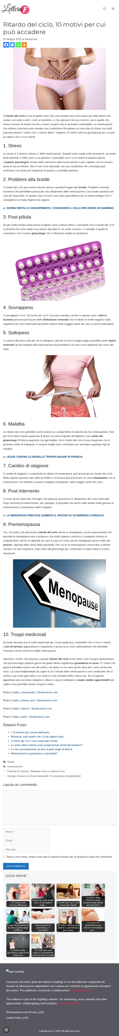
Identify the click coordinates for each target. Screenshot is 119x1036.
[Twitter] (12, 44)
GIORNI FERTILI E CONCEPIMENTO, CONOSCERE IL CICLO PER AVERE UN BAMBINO (60, 208)
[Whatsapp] (18, 44)
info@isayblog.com (81, 990)
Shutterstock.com (47, 692)
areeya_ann (28, 700)
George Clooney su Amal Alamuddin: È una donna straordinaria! (44, 776)
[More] (24, 44)
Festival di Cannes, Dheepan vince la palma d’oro (36, 771)
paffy (24, 716)
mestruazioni (14, 766)
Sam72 (25, 708)
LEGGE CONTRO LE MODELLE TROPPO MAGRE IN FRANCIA (45, 456)
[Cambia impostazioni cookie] (6, 1030)
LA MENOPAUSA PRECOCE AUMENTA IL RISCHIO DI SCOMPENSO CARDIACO (55, 515)
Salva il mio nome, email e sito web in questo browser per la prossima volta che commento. (59, 856)
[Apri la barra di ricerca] (104, 9)
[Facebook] (6, 44)
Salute (11, 761)
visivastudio (28, 692)
